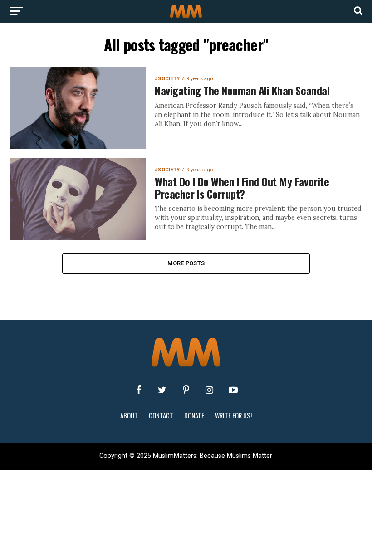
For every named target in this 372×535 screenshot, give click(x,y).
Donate (194, 415)
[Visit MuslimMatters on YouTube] (233, 390)
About (129, 415)
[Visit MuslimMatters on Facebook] (139, 390)
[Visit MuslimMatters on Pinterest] (186, 390)
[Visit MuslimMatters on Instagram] (210, 390)
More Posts (186, 263)
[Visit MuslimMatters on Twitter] (162, 390)
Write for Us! (233, 415)
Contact (161, 415)
